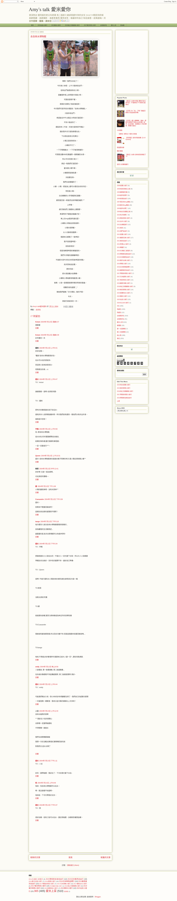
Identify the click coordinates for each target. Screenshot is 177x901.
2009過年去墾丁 (122, 208)
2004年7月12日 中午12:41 (48, 469)
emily (37, 667)
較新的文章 (35, 857)
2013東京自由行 (122, 241)
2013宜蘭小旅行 (122, 234)
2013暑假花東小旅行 (123, 237)
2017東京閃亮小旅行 (90, 25)
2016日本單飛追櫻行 (123, 267)
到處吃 (119, 309)
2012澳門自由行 (122, 231)
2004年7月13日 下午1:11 (48, 761)
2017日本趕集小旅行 (123, 276)
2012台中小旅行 (122, 221)
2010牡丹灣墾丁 (122, 215)
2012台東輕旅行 (122, 224)
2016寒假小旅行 (122, 263)
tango (37, 521)
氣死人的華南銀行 (122, 164)
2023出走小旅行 (42, 25)
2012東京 (120, 228)
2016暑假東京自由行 (123, 270)
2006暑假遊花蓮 (122, 192)
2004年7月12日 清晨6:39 (50, 335)
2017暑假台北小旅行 (80, 884)
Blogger (98, 897)
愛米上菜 (113, 25)
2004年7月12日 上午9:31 (48, 348)
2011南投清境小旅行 (123, 218)
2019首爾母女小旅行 (123, 293)
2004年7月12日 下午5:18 (49, 521)
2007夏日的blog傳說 (123, 202)
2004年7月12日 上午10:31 (50, 456)
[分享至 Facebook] (70, 307)
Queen (37, 456)
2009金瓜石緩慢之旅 (123, 211)
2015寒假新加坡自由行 (124, 254)
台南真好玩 (120, 319)
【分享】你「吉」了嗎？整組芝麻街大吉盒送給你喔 (135, 111)
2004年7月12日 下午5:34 (48, 544)
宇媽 (37, 429)
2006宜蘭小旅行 (122, 185)
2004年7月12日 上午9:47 (48, 379)
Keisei (37, 322)
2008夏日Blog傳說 (123, 205)
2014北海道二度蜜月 (123, 250)
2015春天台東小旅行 (123, 260)
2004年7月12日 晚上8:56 (49, 667)
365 (118, 306)
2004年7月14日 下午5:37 (48, 805)
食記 (118, 338)
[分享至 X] (68, 307)
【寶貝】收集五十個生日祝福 (127, 134)
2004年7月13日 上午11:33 (48, 711)
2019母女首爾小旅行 (123, 385)
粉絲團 (122, 25)
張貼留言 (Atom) (73, 865)
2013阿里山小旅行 (123, 244)
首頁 (32, 25)
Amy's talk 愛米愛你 (50, 9)
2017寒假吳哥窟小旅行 (124, 273)
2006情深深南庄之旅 (123, 189)
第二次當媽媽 (121, 332)
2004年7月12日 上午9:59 (48, 429)
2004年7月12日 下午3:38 (53, 499)
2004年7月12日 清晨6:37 (50, 322)
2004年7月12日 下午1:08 (47, 486)
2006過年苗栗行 (122, 195)
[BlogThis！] (66, 307)
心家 (118, 401)
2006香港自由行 (122, 198)
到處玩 (119, 312)
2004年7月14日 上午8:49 (47, 783)
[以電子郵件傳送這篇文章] (64, 307)
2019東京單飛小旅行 (123, 289)
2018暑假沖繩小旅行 (123, 283)
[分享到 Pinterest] (72, 307)
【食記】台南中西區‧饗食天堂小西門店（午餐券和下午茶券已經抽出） (135, 102)
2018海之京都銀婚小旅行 (72, 25)
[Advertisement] (132, 61)
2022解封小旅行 (56, 25)
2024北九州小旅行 (123, 303)
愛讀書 (66, 891)
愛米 (37, 379)
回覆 (37, 328)
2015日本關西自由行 (123, 257)
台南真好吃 (103, 25)
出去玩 (38, 310)
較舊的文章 (105, 857)
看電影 (119, 325)
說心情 (119, 335)
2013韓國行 (121, 247)
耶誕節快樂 (120, 147)
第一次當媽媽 (121, 328)
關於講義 (120, 151)
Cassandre (39, 499)
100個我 (119, 130)
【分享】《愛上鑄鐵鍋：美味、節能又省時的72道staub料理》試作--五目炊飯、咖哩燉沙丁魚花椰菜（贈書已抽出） (136, 123)
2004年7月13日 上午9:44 (48, 684)
